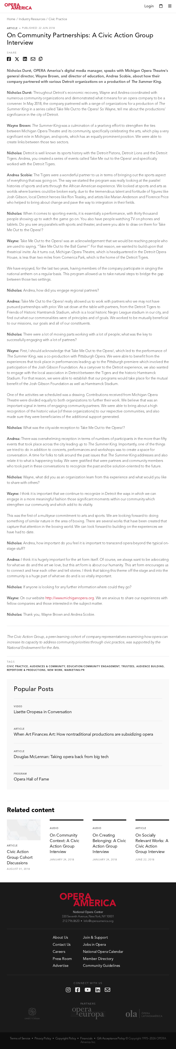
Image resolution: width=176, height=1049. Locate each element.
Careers (59, 952)
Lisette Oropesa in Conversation (43, 712)
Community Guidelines (101, 966)
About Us (60, 938)
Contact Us (62, 945)
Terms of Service (20, 1038)
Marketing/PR (74, 670)
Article (12, 28)
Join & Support (95, 938)
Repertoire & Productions (26, 670)
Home (11, 19)
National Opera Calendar (103, 952)
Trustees (128, 666)
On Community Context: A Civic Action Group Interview (64, 843)
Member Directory (98, 959)
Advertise (60, 966)
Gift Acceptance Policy (111, 1038)
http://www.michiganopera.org (69, 598)
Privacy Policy (43, 1038)
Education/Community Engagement (93, 666)
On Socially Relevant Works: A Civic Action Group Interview (151, 843)
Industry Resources (32, 19)
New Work (55, 670)
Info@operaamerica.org (98, 921)
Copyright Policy (65, 1038)
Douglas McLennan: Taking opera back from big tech (61, 757)
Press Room (62, 959)
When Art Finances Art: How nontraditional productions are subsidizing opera (83, 734)
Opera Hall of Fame (31, 779)
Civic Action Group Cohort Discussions (20, 857)
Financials (86, 1038)
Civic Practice (58, 19)
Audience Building (150, 666)
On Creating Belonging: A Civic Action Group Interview (109, 843)
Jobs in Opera (94, 945)
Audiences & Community (47, 666)
